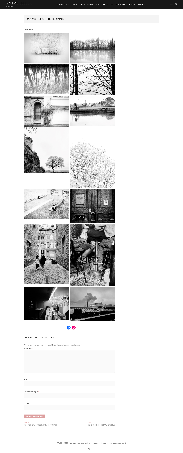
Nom (26, 379)
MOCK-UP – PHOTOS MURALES (97, 4)
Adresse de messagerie (31, 392)
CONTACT (141, 4)
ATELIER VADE (62, 4)
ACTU (83, 4)
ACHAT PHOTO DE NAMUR (118, 4)
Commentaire (28, 349)
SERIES (74, 4)
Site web (26, 404)
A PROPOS (132, 4)
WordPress (88, 443)
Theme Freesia (80, 443)
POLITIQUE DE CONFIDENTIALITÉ (117, 443)
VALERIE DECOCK (19, 3)
